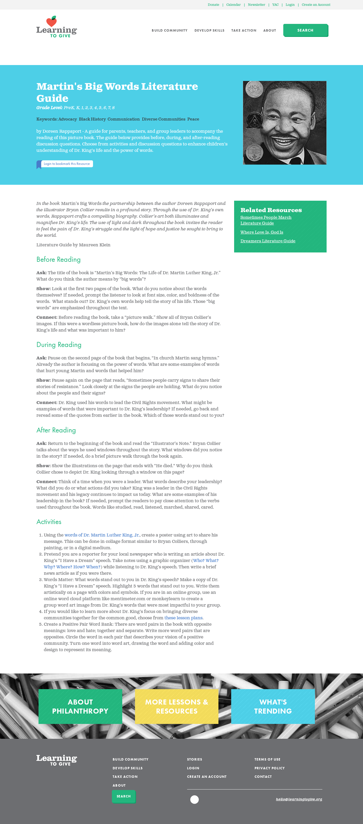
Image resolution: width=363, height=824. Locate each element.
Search (305, 30)
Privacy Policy (270, 768)
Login (290, 5)
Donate (213, 5)
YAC (275, 5)
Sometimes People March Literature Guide (266, 220)
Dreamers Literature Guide (268, 241)
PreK (69, 108)
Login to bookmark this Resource (67, 163)
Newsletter (256, 5)
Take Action (243, 30)
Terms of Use (268, 759)
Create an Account (316, 5)
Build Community (170, 30)
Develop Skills (210, 30)
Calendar (233, 5)
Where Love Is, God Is (261, 232)
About (269, 30)
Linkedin (195, 801)
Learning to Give (56, 26)
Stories (194, 759)
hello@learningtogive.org (299, 799)
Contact (263, 776)
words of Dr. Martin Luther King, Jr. (102, 535)
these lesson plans (183, 618)
